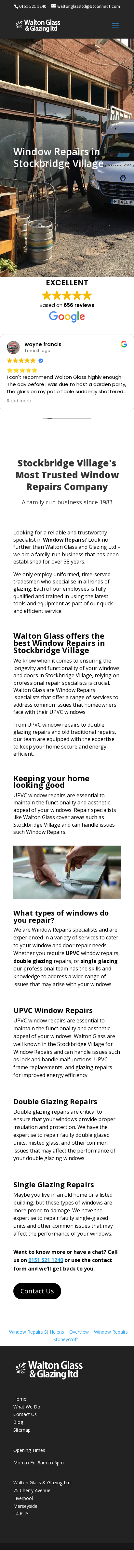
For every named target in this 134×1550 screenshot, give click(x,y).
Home (19, 1399)
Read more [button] (19, 401)
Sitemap (22, 1430)
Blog (18, 1422)
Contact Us (37, 1291)
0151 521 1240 (45, 1260)
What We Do (26, 1407)
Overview (79, 1332)
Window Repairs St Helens (36, 1332)
